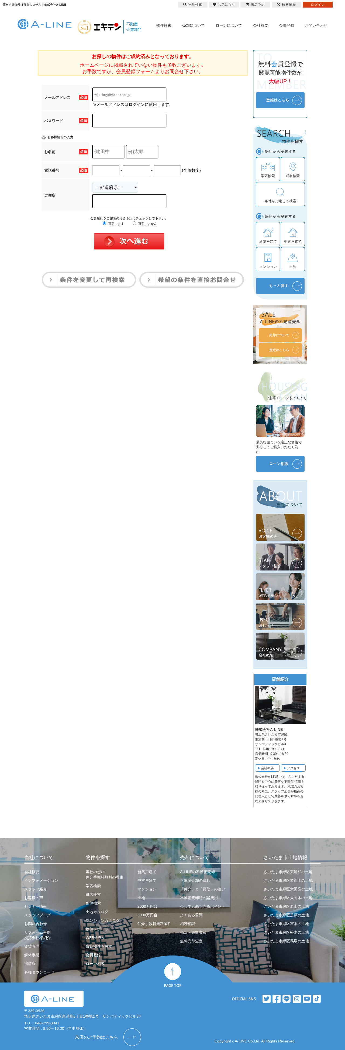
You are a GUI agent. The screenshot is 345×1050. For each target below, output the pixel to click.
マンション (146, 889)
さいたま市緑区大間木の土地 (288, 898)
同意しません (147, 224)
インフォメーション (41, 880)
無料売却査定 (191, 941)
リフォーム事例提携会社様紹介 (37, 935)
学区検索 (93, 886)
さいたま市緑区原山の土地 (286, 906)
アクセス (293, 768)
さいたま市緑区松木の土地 (286, 932)
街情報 (30, 963)
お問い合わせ (316, 25)
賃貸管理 (31, 946)
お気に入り (226, 4)
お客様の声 (33, 898)
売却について (193, 25)
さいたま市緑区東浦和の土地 (288, 872)
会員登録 (286, 25)
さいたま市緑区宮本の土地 (286, 923)
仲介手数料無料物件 (154, 923)
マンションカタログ (103, 920)
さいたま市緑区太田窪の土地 (288, 889)
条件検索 (93, 903)
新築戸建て (146, 872)
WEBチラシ (95, 938)
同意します (115, 224)
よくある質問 (191, 915)
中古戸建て (146, 880)
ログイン (318, 4)
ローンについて (229, 25)
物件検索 (163, 25)
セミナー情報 (35, 906)
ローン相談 (95, 963)
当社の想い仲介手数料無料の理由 (104, 874)
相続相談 (187, 923)
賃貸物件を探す (99, 946)
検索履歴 (289, 4)
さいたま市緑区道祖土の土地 (288, 880)
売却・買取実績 (193, 932)
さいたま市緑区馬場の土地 (286, 941)
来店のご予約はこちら (96, 1037)
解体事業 (31, 955)
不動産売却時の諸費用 (199, 898)
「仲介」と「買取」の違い (202, 889)
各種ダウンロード (39, 972)
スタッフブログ (37, 915)
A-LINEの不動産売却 (197, 872)
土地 (141, 898)
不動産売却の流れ (195, 880)
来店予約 (258, 4)
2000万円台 (147, 906)
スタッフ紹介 (35, 889)
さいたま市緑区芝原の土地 (286, 915)
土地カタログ (97, 912)
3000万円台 (147, 915)
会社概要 (260, 25)
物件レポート (97, 929)
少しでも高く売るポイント (202, 906)
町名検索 (93, 894)
